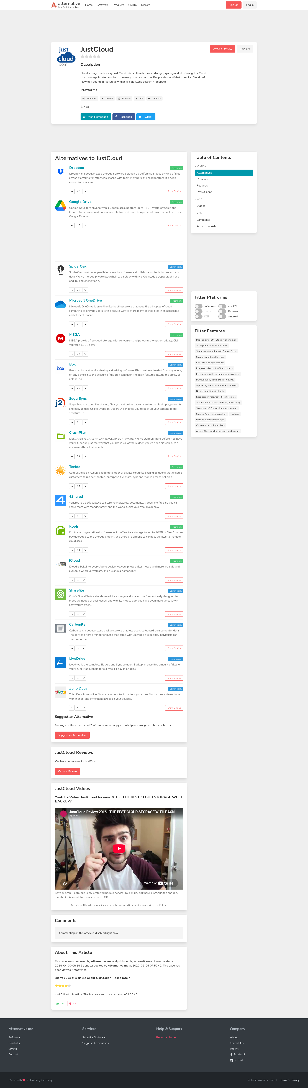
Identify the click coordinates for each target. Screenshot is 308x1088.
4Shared (76, 496)
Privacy (295, 1080)
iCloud (74, 560)
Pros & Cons (204, 192)
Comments (203, 220)
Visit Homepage (98, 117)
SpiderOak (77, 266)
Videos (201, 206)
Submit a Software (94, 1037)
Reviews (202, 179)
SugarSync (78, 398)
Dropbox (76, 167)
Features (202, 186)
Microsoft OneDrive (85, 300)
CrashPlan (77, 432)
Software (103, 5)
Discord (145, 5)
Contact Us (237, 1043)
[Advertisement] (154, 27)
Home (89, 5)
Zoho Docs (78, 688)
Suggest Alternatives (95, 1043)
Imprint (234, 1049)
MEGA (74, 334)
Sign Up (233, 5)
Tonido (74, 466)
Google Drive (80, 201)
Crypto (132, 5)
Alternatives (204, 173)
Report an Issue (166, 1037)
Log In (250, 5)
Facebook (126, 117)
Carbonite (77, 624)
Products (118, 5)
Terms (283, 1080)
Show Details (174, 191)
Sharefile (76, 590)
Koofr (74, 526)
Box (72, 364)
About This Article (208, 226)
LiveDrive (77, 658)
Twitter (147, 117)
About (234, 1037)
